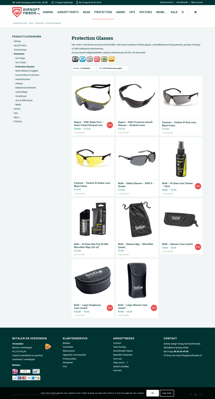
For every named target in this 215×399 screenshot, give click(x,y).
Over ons (117, 358)
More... (17, 117)
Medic (18, 104)
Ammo (17, 109)
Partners (117, 370)
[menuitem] (166, 2)
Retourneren (69, 351)
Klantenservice (166, 2)
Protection (19, 54)
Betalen (66, 343)
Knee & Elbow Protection (27, 75)
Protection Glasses (24, 66)
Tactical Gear (20, 49)
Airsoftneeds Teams (123, 351)
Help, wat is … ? (120, 362)
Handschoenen (22, 79)
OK (152, 393)
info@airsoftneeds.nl (191, 355)
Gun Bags (20, 58)
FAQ (65, 366)
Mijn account (197, 2)
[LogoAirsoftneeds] (26, 12)
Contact (117, 343)
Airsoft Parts (20, 45)
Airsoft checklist (121, 366)
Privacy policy (69, 358)
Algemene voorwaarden (74, 355)
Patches (18, 121)
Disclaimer (68, 362)
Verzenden (68, 347)
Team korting (119, 347)
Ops (16, 113)
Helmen (19, 83)
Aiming (17, 41)
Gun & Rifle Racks (24, 100)
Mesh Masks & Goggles (26, 70)
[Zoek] (183, 12)
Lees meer (167, 393)
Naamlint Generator (123, 355)
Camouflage (21, 92)
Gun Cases (20, 62)
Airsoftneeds (182, 2)
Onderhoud (20, 96)
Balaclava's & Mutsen (25, 87)
